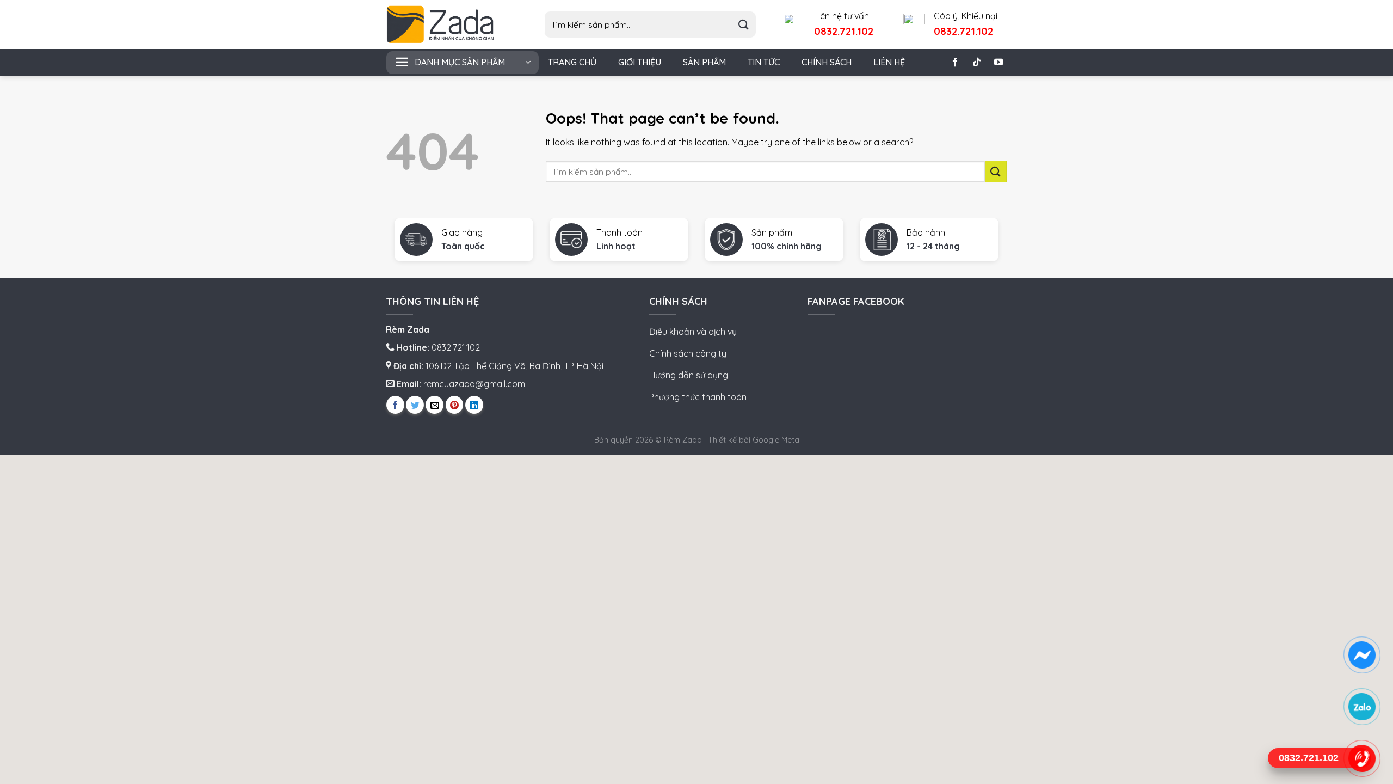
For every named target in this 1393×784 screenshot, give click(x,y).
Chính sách (827, 62)
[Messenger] (1361, 654)
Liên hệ (889, 62)
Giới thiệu (639, 62)
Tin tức (764, 62)
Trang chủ (572, 62)
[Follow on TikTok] (977, 62)
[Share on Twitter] (415, 405)
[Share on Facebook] (395, 405)
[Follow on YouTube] (998, 62)
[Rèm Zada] (448, 24)
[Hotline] (1361, 758)
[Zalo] (1361, 706)
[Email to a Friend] (434, 405)
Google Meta (776, 440)
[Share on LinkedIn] (474, 405)
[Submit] (743, 24)
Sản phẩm (704, 62)
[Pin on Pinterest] (455, 405)
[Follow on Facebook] (955, 62)
